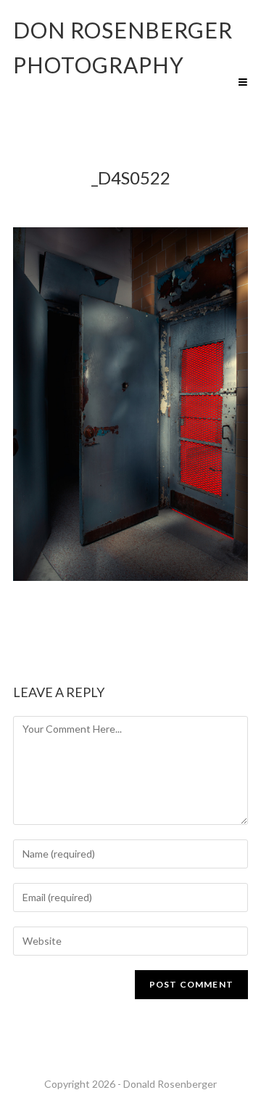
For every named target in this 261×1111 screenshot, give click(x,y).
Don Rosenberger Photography (123, 47)
